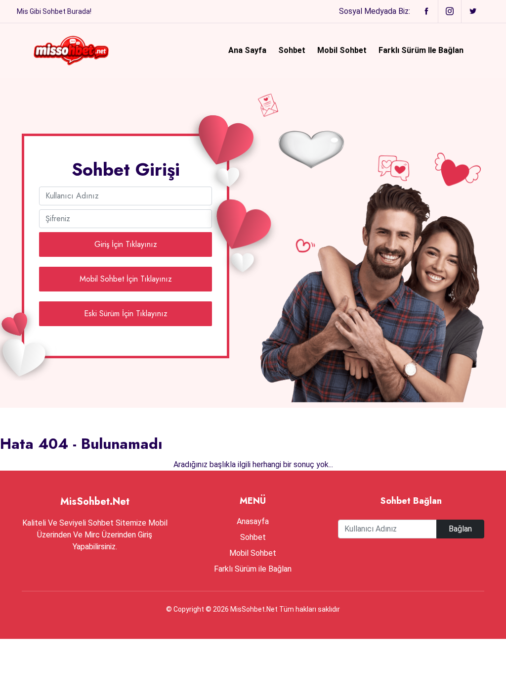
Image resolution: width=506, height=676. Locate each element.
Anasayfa (253, 521)
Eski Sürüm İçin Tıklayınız (126, 313)
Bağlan (460, 528)
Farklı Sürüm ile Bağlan (421, 50)
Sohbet (291, 50)
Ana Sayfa (247, 50)
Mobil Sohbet (342, 50)
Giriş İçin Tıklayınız (125, 244)
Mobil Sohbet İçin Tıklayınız (126, 279)
